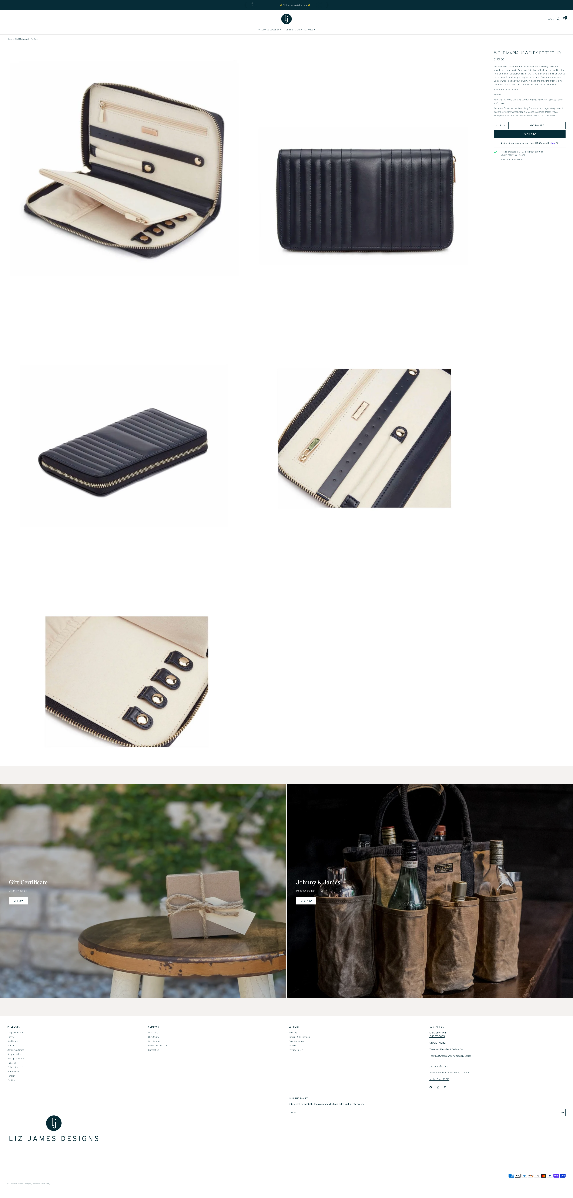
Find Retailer (154, 1041)
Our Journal (154, 1037)
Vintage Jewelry (15, 1058)
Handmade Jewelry (268, 29)
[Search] (558, 18)
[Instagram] (440, 1087)
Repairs (292, 1045)
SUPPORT (294, 1027)
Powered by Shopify (41, 1184)
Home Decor (13, 1071)
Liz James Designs (438, 1066)
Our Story (153, 1032)
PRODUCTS (13, 1027)
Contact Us (153, 1050)
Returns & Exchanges (299, 1037)
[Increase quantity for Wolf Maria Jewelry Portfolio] (504, 125)
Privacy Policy (296, 1050)
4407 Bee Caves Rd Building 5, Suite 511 (449, 1072)
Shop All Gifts (14, 1054)
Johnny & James (15, 1050)
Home (9, 39)
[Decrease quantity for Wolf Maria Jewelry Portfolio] (496, 125)
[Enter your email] (563, 1112)
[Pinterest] (447, 1087)
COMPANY (153, 1027)
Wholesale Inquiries (157, 1045)
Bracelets (12, 1045)
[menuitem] (269, 29)
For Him (11, 1076)
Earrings (11, 1037)
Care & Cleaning (297, 1041)
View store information (511, 159)
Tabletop (11, 1063)
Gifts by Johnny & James (299, 29)
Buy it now (530, 134)
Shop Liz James (15, 1032)
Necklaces (12, 1041)
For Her (11, 1080)
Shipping (293, 1032)
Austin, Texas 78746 (439, 1079)
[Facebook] (432, 1087)
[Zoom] (240, 55)
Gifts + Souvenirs (15, 1067)
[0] (563, 18)
